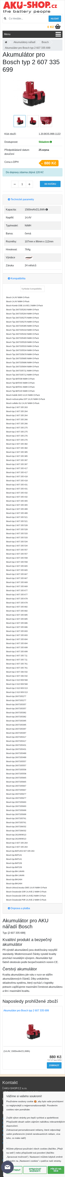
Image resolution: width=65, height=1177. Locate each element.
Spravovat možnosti (35, 1170)
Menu (7, 34)
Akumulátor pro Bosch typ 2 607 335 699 (26, 1010)
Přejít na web (55, 1170)
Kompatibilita (17, 278)
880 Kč (50, 163)
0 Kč (50, 27)
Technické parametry (22, 199)
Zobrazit (54, 1065)
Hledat (55, 19)
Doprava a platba (20, 908)
